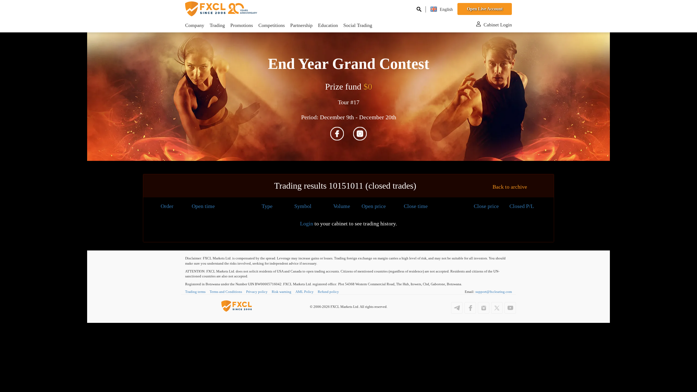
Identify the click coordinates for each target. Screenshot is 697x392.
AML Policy (304, 292)
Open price (374, 206)
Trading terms (195, 292)
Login (306, 223)
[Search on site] (419, 9)
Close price (486, 206)
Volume (341, 206)
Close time (416, 206)
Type (267, 206)
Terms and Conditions (226, 292)
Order (167, 206)
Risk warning (281, 292)
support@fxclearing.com (493, 292)
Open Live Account (485, 9)
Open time (203, 206)
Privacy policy (257, 292)
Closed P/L (521, 206)
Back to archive (510, 187)
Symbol (302, 206)
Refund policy (328, 292)
